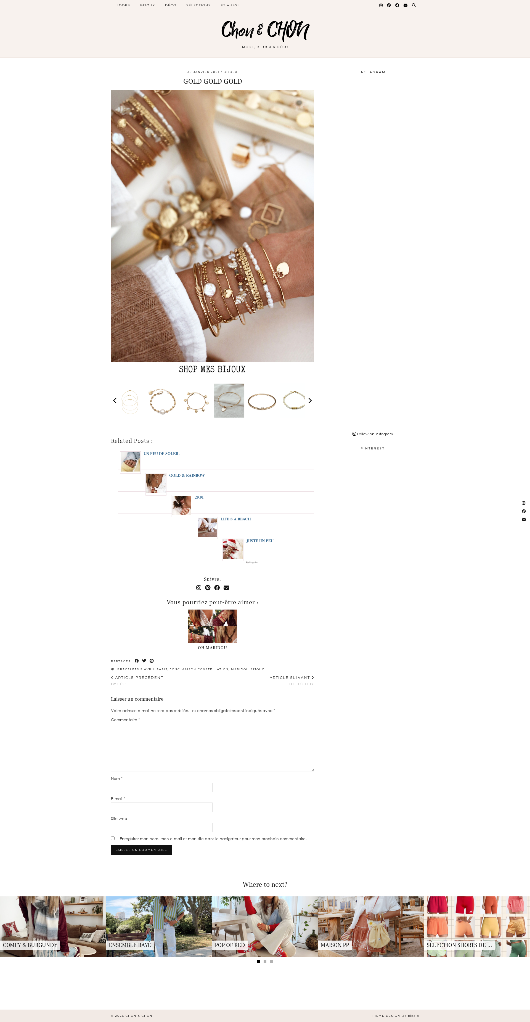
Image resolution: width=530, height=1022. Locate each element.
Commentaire (125, 719)
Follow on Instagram (374, 434)
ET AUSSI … (232, 5)
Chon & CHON (265, 31)
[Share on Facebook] (137, 661)
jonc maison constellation (199, 669)
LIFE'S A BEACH (236, 519)
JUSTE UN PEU (260, 541)
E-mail (118, 798)
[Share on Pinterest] (152, 661)
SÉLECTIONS (198, 5)
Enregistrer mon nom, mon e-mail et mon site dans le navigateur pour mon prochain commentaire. (213, 838)
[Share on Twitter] (144, 661)
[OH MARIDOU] (212, 626)
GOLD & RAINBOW (187, 475)
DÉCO (170, 5)
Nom (117, 778)
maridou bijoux (247, 669)
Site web (119, 818)
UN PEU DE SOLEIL (161, 453)
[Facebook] (397, 5)
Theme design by (395, 1016)
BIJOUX (147, 5)
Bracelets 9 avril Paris (142, 669)
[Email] (406, 5)
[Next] (309, 400)
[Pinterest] (389, 5)
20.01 (199, 497)
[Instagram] (381, 5)
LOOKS (123, 5)
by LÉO (137, 680)
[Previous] (115, 400)
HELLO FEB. (292, 680)
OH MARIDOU (212, 647)
